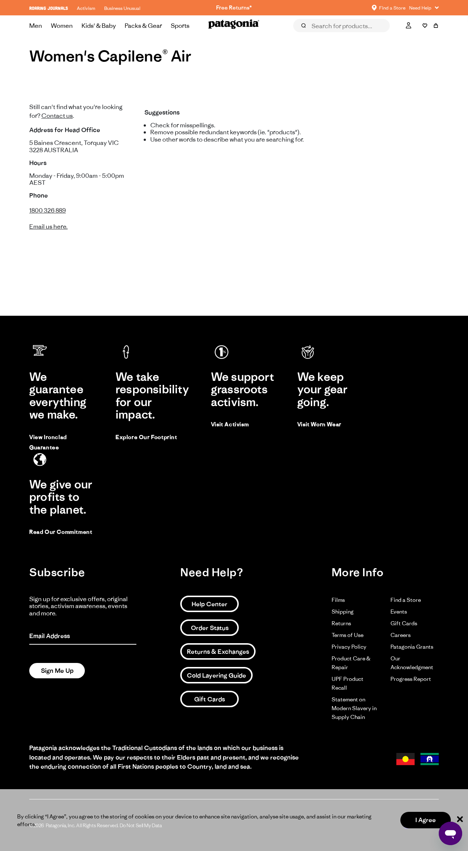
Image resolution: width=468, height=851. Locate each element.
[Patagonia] (234, 25)
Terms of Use (347, 634)
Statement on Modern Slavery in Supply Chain (354, 708)
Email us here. (48, 226)
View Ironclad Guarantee (48, 442)
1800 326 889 (47, 210)
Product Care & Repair (351, 663)
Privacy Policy (349, 646)
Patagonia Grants (411, 646)
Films (338, 599)
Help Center (209, 604)
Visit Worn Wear (319, 424)
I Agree (425, 820)
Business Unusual (122, 8)
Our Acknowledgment (411, 663)
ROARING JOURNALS (48, 8)
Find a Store (405, 599)
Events (398, 611)
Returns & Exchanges (218, 652)
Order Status (210, 628)
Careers (400, 634)
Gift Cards (209, 699)
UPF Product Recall (347, 683)
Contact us (57, 116)
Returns (341, 623)
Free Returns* (234, 7)
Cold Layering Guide (216, 675)
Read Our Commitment (60, 531)
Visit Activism (230, 424)
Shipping (343, 611)
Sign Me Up (57, 671)
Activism (86, 8)
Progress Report (410, 678)
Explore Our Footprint (146, 437)
